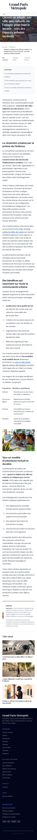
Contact (5, 787)
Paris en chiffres (7, 796)
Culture (4, 735)
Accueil (4, 47)
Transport (12, 47)
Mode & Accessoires (9, 769)
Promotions (6, 778)
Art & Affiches (6, 766)
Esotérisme (6, 738)
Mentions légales (7, 811)
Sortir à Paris (6, 747)
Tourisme (5, 750)
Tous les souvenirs (8, 763)
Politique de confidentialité (11, 814)
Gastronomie (6, 772)
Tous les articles (7, 732)
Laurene (5, 60)
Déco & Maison (7, 775)
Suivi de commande (8, 808)
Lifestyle (5, 744)
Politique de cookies (8, 817)
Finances (5, 741)
